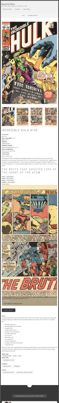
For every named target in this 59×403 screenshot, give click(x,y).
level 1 (19, 356)
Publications (7, 9)
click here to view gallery (12, 303)
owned (15, 356)
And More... (27, 9)
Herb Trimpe (5, 154)
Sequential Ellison (8, 4)
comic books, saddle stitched (24, 372)
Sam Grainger (11, 182)
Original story (7, 366)
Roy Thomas (10, 178)
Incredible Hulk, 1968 (8, 360)
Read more (9, 310)
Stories (17, 9)
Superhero (17, 366)
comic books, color (8, 372)
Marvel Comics (6, 143)
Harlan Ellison (10, 176)
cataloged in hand (6, 356)
